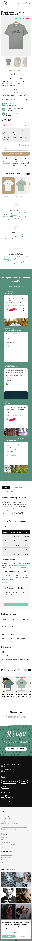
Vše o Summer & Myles (6, 855)
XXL (3, 691)
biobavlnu (14, 215)
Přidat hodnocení (16, 604)
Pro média (3, 860)
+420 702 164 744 (9, 769)
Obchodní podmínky (5, 842)
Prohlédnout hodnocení (7, 802)
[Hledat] (19, 3)
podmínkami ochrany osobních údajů (9, 823)
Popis (6, 487)
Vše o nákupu (4, 837)
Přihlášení (6, 787)
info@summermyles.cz (11, 764)
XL (11, 689)
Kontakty (23, 782)
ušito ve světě (9, 110)
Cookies (3, 847)
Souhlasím (8, 936)
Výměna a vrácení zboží (9, 782)
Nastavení (16, 932)
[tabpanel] (8, 187)
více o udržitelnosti (11, 105)
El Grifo (3, 862)
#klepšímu (11, 869)
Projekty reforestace (5, 857)
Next (28, 174)
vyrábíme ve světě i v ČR (16, 235)
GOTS (12, 306)
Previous (25, 174)
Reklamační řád (4, 840)
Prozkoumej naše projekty (16, 749)
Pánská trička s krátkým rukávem (19, 619)
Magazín (3, 865)
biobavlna (14, 627)
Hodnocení (7, 491)
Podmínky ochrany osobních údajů (9, 845)
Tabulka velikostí (19, 487)
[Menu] (29, 2)
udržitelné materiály (21, 213)
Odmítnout (23, 936)
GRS (12, 342)
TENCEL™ (6, 217)
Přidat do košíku (17, 153)
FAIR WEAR (18, 306)
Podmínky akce (24, 125)
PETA (23, 306)
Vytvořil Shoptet (16, 940)
